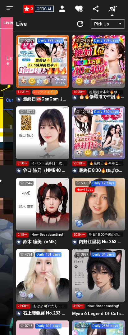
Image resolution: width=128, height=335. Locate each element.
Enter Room (43, 67)
